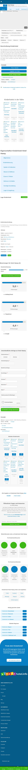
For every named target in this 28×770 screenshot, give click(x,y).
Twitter (21, 593)
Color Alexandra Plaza (21, 130)
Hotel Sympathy (6, 136)
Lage (10, 9)
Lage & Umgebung (8, 190)
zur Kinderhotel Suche (1, 5)
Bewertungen (24, 9)
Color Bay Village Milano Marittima (21, 469)
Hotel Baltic (14, 108)
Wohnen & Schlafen (9, 181)
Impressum (3, 730)
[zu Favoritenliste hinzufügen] (2, 12)
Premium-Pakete (4, 723)
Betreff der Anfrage (5, 367)
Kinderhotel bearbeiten (5, 716)
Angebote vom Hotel (15, 71)
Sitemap (2, 702)
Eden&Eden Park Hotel (14, 131)
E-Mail (7, 593)
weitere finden (13, 552)
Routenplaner (24, 197)
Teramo (7, 246)
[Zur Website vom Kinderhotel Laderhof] (14, 89)
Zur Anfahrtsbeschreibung (7, 427)
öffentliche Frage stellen (14, 524)
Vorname (3, 379)
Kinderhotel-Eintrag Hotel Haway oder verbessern (5, 577)
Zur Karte (4, 425)
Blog (2, 699)
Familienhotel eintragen (5, 720)
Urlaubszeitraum (5, 354)
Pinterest (22, 596)
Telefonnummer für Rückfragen (8, 395)
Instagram (3, 747)
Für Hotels (3, 685)
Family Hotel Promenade (21, 112)
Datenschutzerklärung (7, 406)
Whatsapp (7, 596)
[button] (14, 19)
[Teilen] (23, 768)
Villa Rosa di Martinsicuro (9, 237)
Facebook (14, 593)
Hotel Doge (6, 114)
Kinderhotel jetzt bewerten (11, 275)
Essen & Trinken (8, 176)
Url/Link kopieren (14, 599)
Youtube (2, 751)
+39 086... (7, 79)
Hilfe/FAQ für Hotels (5, 709)
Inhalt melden (17, 495)
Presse (2, 692)
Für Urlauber (3, 689)
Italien (5, 241)
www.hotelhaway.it (11, 81)
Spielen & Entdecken (9, 167)
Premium (25, 101)
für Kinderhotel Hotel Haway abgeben (4, 553)
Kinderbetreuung (8, 162)
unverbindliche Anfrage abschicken (9, 409)
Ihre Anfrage (4, 373)
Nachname (3, 384)
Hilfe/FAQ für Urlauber (5, 713)
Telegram (15, 596)
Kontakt (9, 255)
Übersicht (3, 9)
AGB (2, 734)
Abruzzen (9, 239)
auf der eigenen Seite (14, 577)
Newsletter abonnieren (5, 754)
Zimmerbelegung (5, 360)
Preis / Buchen (14, 67)
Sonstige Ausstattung (9, 185)
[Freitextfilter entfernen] (22, 2)
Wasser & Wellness (8, 172)
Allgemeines (6, 158)
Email (2, 389)
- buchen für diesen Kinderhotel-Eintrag (23, 577)
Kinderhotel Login (5, 761)
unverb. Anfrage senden (15, 74)
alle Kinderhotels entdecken (15, 660)
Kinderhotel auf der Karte (7, 77)
